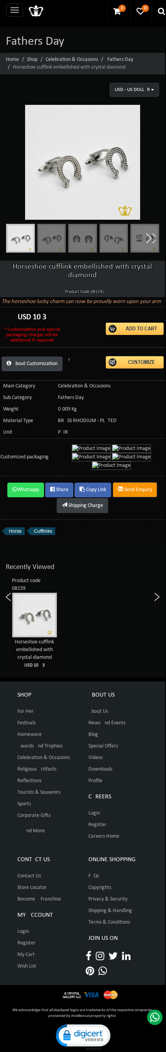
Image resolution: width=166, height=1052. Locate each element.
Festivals (26, 723)
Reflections (29, 781)
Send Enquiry (137, 490)
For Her (25, 711)
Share (61, 490)
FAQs (93, 876)
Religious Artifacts (36, 769)
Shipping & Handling (110, 911)
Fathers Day (120, 59)
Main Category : (20, 386)
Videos (95, 758)
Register (97, 825)
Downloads (100, 769)
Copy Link (95, 490)
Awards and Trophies (40, 746)
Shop (32, 59)
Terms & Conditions (109, 922)
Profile (95, 781)
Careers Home (103, 836)
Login (94, 813)
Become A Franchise (39, 899)
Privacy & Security (107, 899)
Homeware (29, 734)
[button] (151, 238)
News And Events (106, 723)
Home (12, 59)
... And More (31, 831)
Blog (93, 734)
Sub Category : (18, 398)
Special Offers (103, 746)
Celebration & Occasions (72, 59)
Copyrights (99, 887)
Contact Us (29, 876)
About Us (98, 711)
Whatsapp (28, 490)
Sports (24, 804)
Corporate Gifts (34, 815)
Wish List (26, 966)
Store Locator (32, 887)
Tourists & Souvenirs (39, 792)
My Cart (26, 955)
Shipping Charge (85, 505)
